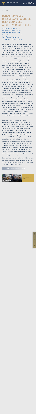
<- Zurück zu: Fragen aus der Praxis (14, 168)
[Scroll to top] (32, 410)
